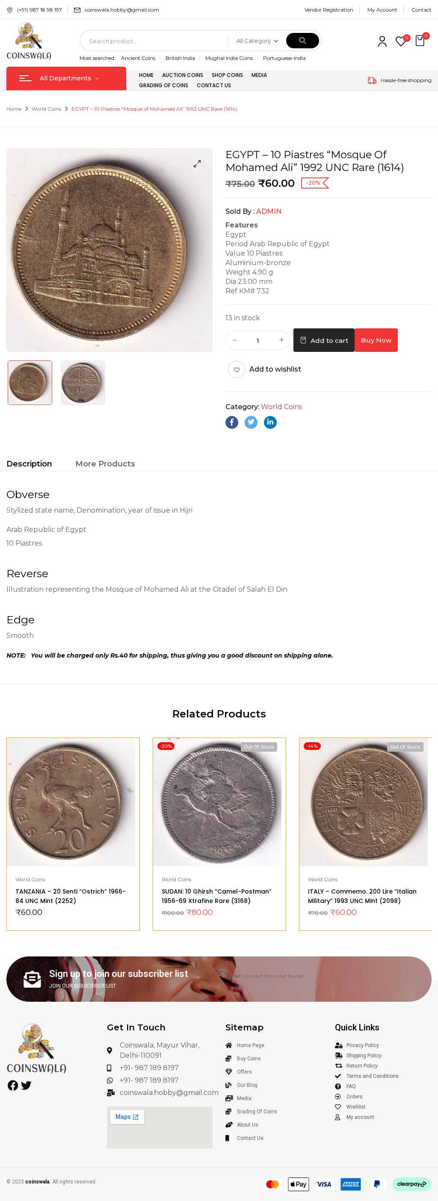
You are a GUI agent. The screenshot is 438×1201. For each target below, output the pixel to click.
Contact (421, 9)
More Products (105, 464)
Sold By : (240, 211)
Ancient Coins (138, 58)
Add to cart (329, 340)
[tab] (29, 465)
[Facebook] (231, 422)
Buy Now (376, 340)
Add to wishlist (275, 369)
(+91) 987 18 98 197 (39, 9)
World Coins (46, 109)
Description (29, 464)
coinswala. (38, 1182)
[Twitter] (251, 422)
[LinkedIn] (270, 422)
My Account (382, 9)
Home (13, 109)
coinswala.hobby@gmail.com (122, 9)
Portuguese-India (284, 58)
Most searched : (98, 58)
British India (180, 58)
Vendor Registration (329, 9)
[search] (302, 40)
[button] (420, 41)
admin (268, 211)
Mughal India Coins (229, 58)
